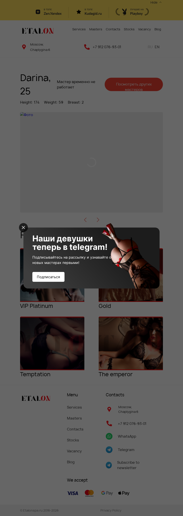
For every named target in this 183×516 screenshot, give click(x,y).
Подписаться (48, 277)
